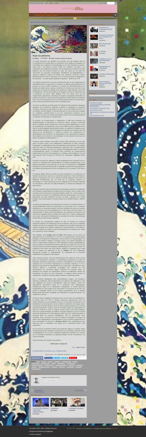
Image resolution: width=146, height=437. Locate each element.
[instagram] (104, 3)
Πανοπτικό (62, 367)
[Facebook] (99, 3)
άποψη (49, 22)
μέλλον (34, 367)
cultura (50, 361)
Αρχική (32, 15)
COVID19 (44, 361)
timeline (51, 3)
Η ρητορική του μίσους (76, 408)
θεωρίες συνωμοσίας (37, 365)
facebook (57, 361)
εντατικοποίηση (71, 363)
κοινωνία (57, 58)
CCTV (38, 361)
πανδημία (54, 367)
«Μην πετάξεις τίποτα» (96, 110)
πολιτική (63, 58)
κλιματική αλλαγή (49, 365)
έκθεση (48, 15)
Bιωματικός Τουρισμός (96, 102)
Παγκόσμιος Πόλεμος (44, 367)
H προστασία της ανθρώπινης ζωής (100, 108)
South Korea (35, 363)
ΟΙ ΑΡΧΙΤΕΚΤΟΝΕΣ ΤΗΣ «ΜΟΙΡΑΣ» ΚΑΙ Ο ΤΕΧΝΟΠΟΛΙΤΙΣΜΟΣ (49, 351)
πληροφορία (70, 367)
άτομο (53, 363)
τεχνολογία (69, 58)
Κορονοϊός (71, 365)
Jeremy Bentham (66, 361)
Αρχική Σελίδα (36, 22)
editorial (37, 15)
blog (47, 3)
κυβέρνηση (79, 365)
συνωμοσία (78, 367)
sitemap (57, 3)
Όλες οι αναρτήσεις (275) (97, 115)
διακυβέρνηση (61, 363)
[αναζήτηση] (116, 3)
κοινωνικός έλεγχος (61, 365)
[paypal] (105, 3)
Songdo (75, 361)
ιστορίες (54, 15)
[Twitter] (100, 3)
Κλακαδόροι (54, 408)
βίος (43, 15)
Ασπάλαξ (36, 58)
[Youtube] (102, 3)
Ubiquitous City (45, 363)
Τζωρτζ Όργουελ (36, 369)
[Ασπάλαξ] (73, 8)
